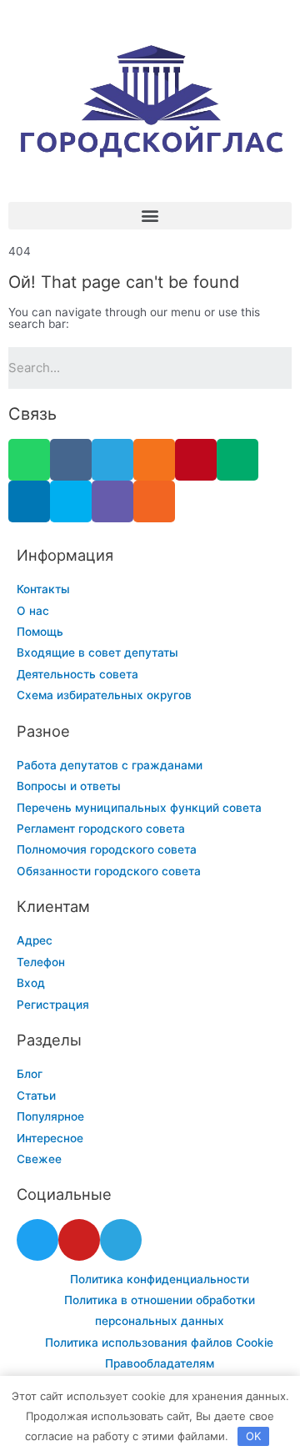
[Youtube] (79, 1240)
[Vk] (71, 460)
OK (253, 1436)
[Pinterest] (196, 460)
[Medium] (237, 460)
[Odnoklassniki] (154, 460)
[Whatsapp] (29, 460)
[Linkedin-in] (29, 501)
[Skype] (71, 501)
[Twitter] (37, 1240)
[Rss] (154, 501)
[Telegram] (112, 460)
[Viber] (112, 501)
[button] (150, 215)
